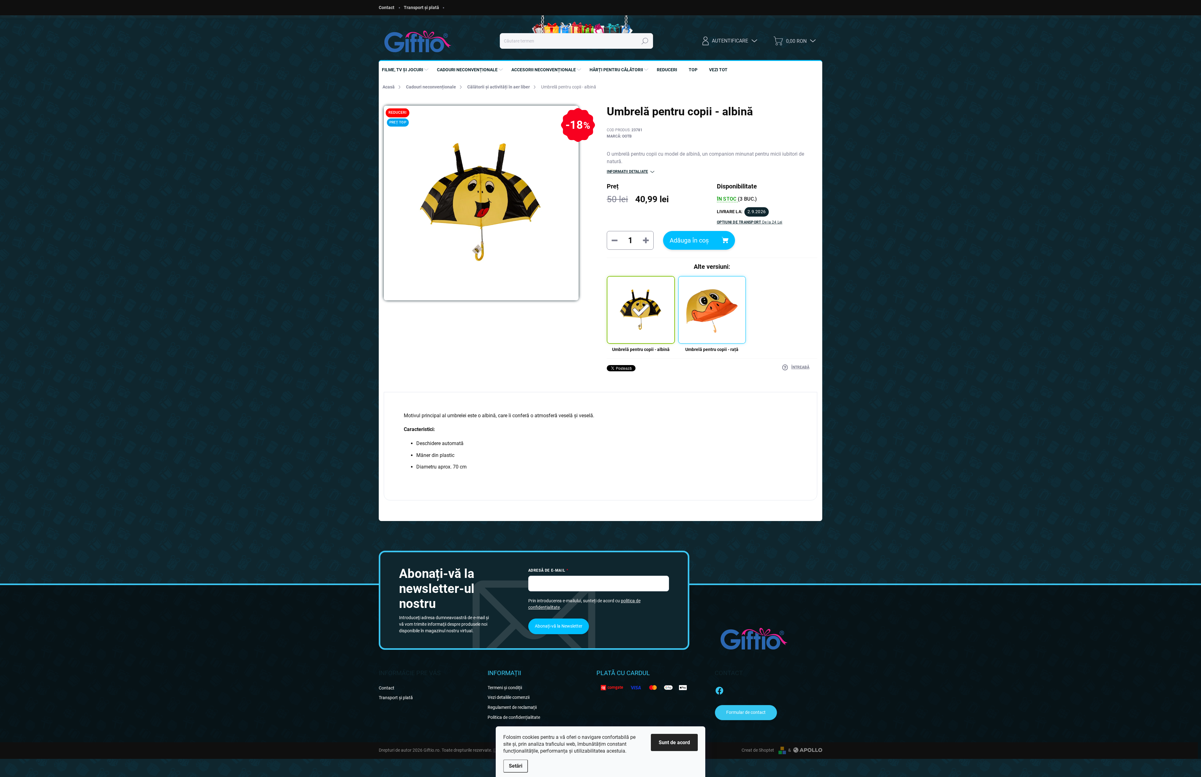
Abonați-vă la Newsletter (558, 626)
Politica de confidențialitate (514, 717)
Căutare (645, 40)
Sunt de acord (674, 742)
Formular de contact (746, 712)
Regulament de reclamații (512, 707)
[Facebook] (719, 689)
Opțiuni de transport (750, 222)
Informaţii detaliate (627, 171)
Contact (386, 7)
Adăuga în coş (689, 240)
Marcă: (619, 136)
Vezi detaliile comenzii (509, 697)
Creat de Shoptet (758, 750)
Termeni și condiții (505, 687)
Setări (515, 766)
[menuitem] (406, 69)
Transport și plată (421, 7)
